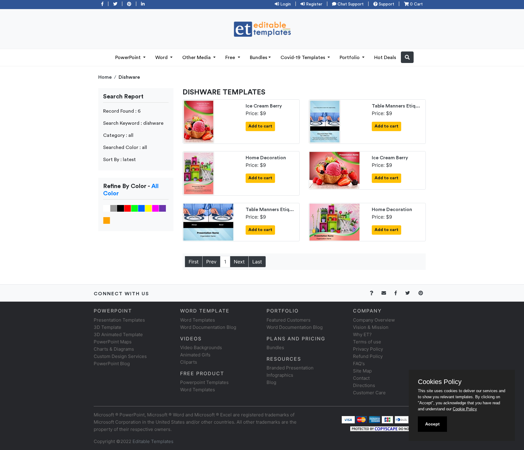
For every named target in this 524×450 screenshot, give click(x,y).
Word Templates (197, 320)
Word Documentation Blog (208, 327)
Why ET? (362, 334)
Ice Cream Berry (264, 106)
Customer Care (369, 392)
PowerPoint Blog (112, 363)
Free (230, 57)
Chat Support (350, 4)
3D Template (107, 327)
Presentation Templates (119, 320)
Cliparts (188, 362)
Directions (364, 385)
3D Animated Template (118, 334)
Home (105, 77)
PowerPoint (128, 57)
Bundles (258, 57)
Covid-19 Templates (303, 57)
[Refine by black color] (120, 208)
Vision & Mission (370, 327)
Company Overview (374, 320)
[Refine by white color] (106, 208)
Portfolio (350, 57)
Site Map (362, 371)
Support (386, 4)
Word (162, 57)
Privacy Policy (368, 349)
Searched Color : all (125, 147)
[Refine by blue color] (141, 208)
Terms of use (367, 342)
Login (285, 4)
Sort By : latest (119, 159)
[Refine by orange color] (106, 220)
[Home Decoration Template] (198, 173)
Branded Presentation (290, 368)
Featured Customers (289, 320)
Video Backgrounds (201, 347)
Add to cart (260, 126)
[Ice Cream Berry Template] (198, 121)
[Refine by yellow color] (148, 208)
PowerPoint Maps (113, 342)
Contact (361, 378)
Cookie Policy (465, 409)
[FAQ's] (375, 293)
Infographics (280, 375)
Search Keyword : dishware (133, 123)
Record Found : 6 (122, 111)
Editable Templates (153, 441)
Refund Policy (368, 356)
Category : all (118, 135)
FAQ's (359, 363)
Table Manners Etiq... (396, 106)
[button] (407, 57)
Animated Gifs (195, 355)
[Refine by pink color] (155, 208)
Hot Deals (385, 57)
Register (313, 4)
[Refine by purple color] (162, 208)
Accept (432, 424)
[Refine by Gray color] (113, 208)
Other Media (197, 57)
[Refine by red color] (127, 208)
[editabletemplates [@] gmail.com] (387, 293)
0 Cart (416, 4)
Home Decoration (266, 157)
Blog (271, 382)
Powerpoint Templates (204, 382)
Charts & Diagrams (114, 349)
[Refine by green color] (134, 208)
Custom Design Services (120, 356)
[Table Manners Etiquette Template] (325, 121)
